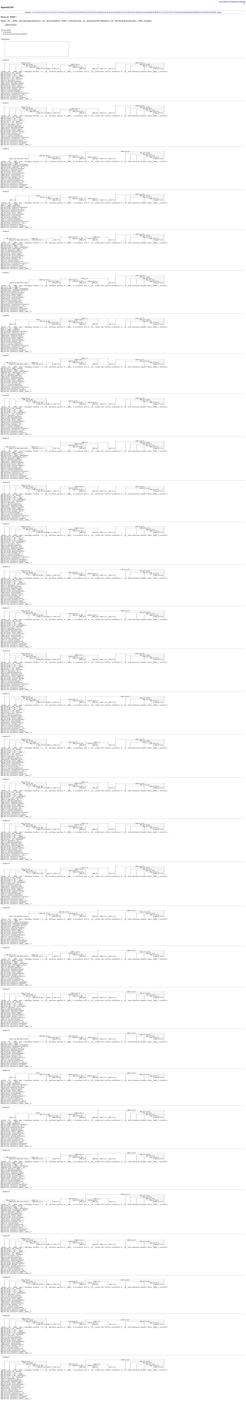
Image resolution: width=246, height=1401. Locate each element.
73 (165, 12)
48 (117, 12)
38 (98, 12)
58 (136, 12)
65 (149, 12)
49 (119, 12)
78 (174, 12)
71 (161, 12)
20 (63, 12)
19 (61, 12)
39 (100, 12)
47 (115, 12)
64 (148, 12)
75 (169, 12)
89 (196, 12)
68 (155, 12)
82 (182, 12)
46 (113, 12)
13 (50, 12)
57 (134, 12)
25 (73, 12)
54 (128, 12)
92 (201, 12)
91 (199, 12)
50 (121, 12)
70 (159, 12)
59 (138, 12)
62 (144, 12)
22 (67, 12)
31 (84, 12)
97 (211, 12)
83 (184, 12)
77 (173, 12)
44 (109, 12)
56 (132, 12)
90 (198, 12)
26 (75, 12)
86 (190, 12)
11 (46, 12)
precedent (28, 12)
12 (48, 12)
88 (194, 12)
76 (171, 12)
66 (151, 12)
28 (78, 12)
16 (55, 12)
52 (124, 12)
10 (44, 12)
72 (163, 12)
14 (51, 12)
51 (123, 12)
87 (192, 12)
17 (57, 12)
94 (205, 12)
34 (90, 12)
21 (65, 12)
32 (86, 12)
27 (76, 12)
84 (186, 12)
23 (69, 12)
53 (126, 12)
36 (94, 12)
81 (180, 12)
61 (142, 12)
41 (103, 12)
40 (101, 12)
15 (53, 12)
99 (215, 12)
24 (71, 12)
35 (92, 12)
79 (176, 12)
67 (153, 12)
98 (213, 12)
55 (130, 12)
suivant (219, 12)
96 (209, 12)
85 (188, 12)
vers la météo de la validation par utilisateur (232, 1)
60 (140, 12)
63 (146, 12)
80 (178, 12)
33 (88, 12)
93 (203, 12)
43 (107, 12)
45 (111, 12)
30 (82, 12)
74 (167, 12)
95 (207, 12)
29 (80, 12)
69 (157, 12)
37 (96, 12)
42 (105, 12)
